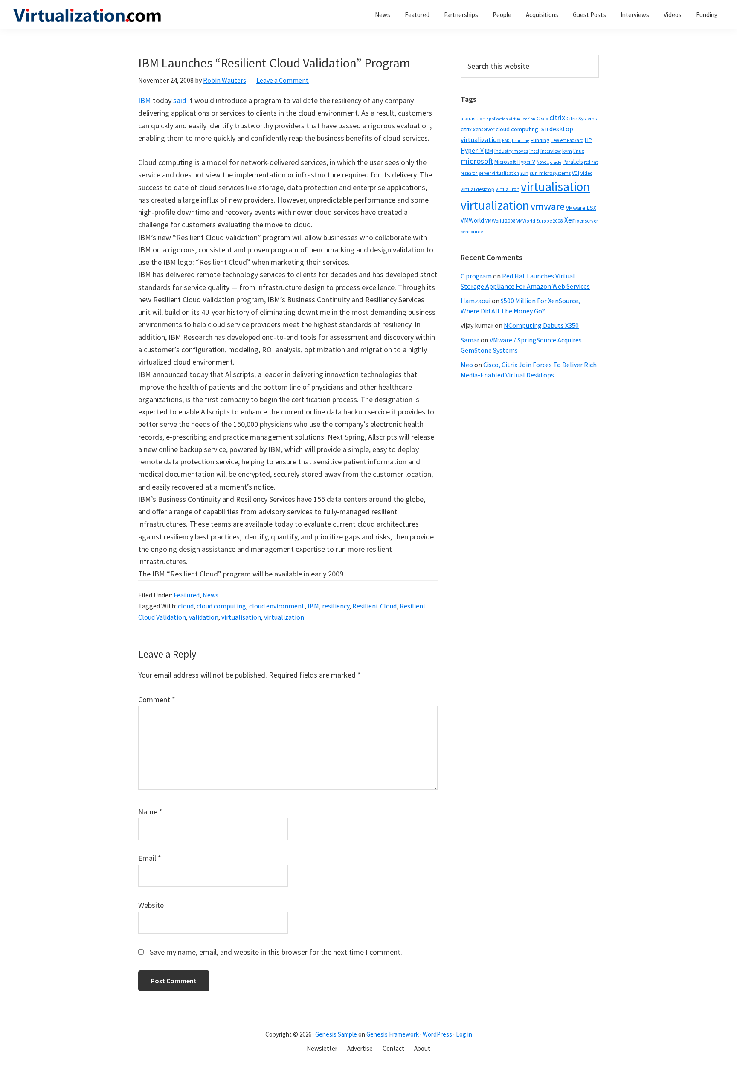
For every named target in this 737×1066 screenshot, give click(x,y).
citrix (557, 117)
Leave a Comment (282, 80)
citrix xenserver (477, 129)
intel (534, 151)
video (586, 173)
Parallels (573, 161)
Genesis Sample (336, 1034)
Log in (464, 1034)
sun (524, 173)
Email (149, 858)
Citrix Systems (581, 118)
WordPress (437, 1034)
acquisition (473, 119)
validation (203, 617)
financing (520, 140)
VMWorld (472, 220)
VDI (575, 173)
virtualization (284, 617)
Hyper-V (472, 150)
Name (150, 812)
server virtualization (499, 173)
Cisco (542, 118)
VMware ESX (581, 207)
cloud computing (221, 606)
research (469, 173)
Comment (156, 699)
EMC (506, 140)
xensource (472, 231)
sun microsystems (550, 173)
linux (578, 151)
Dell (544, 129)
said (179, 100)
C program (476, 276)
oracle (555, 162)
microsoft (477, 161)
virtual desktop (477, 189)
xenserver (587, 220)
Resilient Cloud (374, 606)
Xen (570, 220)
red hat (591, 162)
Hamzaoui (475, 300)
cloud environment (277, 606)
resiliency (335, 606)
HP (588, 140)
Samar (470, 340)
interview (550, 151)
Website (151, 905)
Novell (543, 162)
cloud (186, 606)
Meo (467, 364)
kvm (567, 151)
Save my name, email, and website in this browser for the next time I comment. (276, 952)
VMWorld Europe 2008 (539, 221)
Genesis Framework (392, 1034)
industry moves (511, 151)
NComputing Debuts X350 (541, 325)
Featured (187, 595)
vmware (548, 206)
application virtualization (511, 119)
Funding (540, 140)
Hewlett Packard (567, 140)
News (210, 595)
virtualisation (241, 617)
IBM (144, 100)
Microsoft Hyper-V (514, 161)
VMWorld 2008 (500, 220)
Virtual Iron (507, 189)
